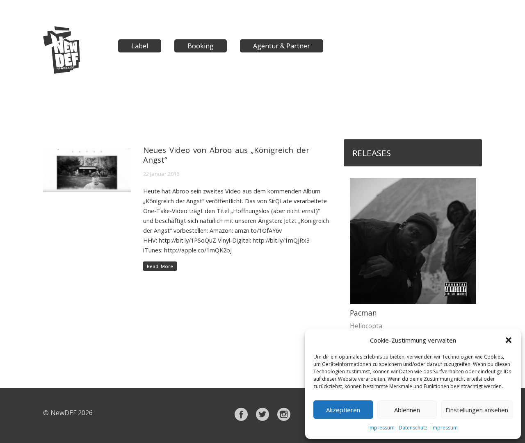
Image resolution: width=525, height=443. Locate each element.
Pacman (363, 313)
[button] (508, 340)
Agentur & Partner (281, 45)
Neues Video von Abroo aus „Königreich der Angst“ (226, 155)
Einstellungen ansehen (476, 410)
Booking (200, 45)
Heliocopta (366, 325)
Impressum (381, 427)
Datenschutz (413, 427)
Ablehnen (407, 410)
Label (139, 45)
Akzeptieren (343, 410)
